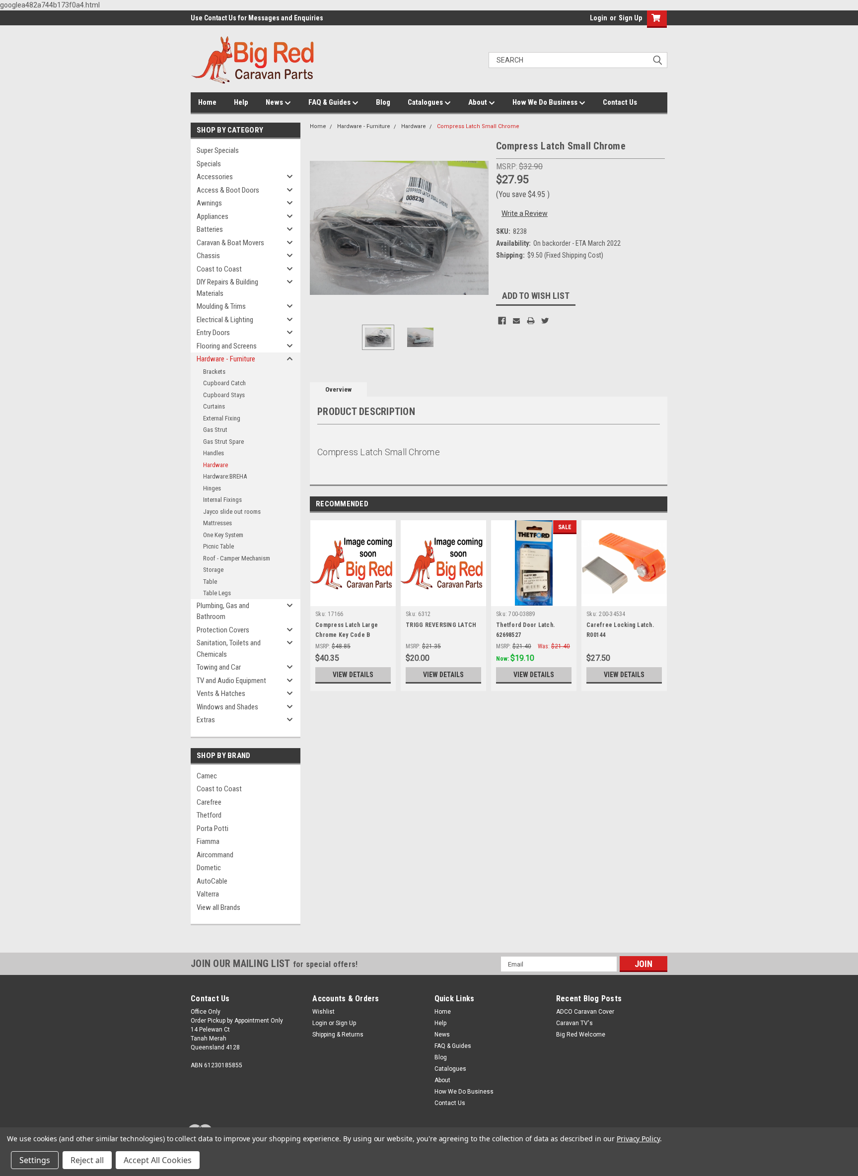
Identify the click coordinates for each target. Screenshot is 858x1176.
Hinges (212, 488)
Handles (213, 453)
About (478, 102)
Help (241, 102)
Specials (209, 163)
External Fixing (221, 418)
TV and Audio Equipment (231, 680)
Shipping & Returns (337, 1034)
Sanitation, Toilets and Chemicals (229, 648)
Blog (383, 102)
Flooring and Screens (227, 346)
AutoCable (212, 881)
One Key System (223, 535)
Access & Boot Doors (228, 190)
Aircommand (215, 854)
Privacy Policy (638, 1138)
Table (210, 581)
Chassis (208, 255)
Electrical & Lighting (225, 319)
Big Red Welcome (580, 1034)
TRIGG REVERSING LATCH (441, 625)
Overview (338, 389)
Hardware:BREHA (225, 476)
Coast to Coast (219, 269)
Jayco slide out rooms (232, 511)
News (275, 102)
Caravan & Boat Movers (230, 242)
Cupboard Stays (224, 395)
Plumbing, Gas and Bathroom (223, 611)
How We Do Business (545, 102)
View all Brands (218, 907)
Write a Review (524, 213)
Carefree (209, 802)
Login (598, 18)
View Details (353, 675)
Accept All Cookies (158, 1160)
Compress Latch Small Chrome (478, 126)
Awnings (209, 203)
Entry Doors (213, 332)
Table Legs (217, 593)
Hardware (215, 465)
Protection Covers (223, 629)
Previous (320, 227)
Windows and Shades (227, 706)
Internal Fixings (222, 499)
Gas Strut (215, 429)
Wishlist (323, 1011)
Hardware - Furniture (226, 358)
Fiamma (208, 841)
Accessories (215, 176)
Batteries (210, 229)
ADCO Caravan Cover (585, 1011)
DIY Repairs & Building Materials (227, 287)
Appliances (212, 216)
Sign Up (630, 18)
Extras (206, 719)
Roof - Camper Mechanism (236, 558)
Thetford (209, 815)
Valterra (208, 894)
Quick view (353, 599)
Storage (213, 569)
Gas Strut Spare (223, 441)
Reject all (87, 1160)
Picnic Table (218, 546)
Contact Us (620, 102)
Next (479, 227)
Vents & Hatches (221, 693)
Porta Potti (212, 828)
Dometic (209, 867)
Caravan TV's (574, 1023)
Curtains (214, 406)
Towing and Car (219, 667)
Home (207, 102)
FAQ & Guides (330, 102)
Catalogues (426, 102)
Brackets (214, 371)
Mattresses (217, 523)
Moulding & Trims (221, 306)
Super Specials (218, 150)
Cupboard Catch (224, 383)
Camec (207, 775)
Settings (34, 1160)
